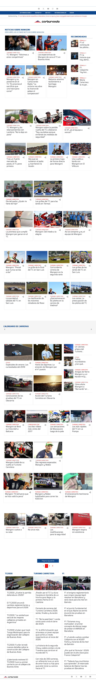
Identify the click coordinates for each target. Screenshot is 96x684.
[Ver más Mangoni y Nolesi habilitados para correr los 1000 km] (48, 481)
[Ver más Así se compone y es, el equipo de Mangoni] (77, 219)
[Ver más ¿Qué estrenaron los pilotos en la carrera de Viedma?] (59, 288)
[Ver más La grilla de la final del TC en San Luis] (36, 257)
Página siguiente (48, 561)
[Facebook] (39, 9)
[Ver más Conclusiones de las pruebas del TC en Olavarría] (18, 383)
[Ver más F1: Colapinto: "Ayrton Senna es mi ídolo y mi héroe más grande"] (74, 68)
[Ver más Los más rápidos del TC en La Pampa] (81, 416)
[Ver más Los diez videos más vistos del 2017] (36, 416)
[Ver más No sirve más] (36, 519)
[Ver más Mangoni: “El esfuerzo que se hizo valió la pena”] (18, 481)
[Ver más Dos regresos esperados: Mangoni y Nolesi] (48, 450)
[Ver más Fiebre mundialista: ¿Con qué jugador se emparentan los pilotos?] (68, 361)
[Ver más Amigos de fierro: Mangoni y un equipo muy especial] (68, 374)
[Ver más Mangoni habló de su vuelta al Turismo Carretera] (18, 450)
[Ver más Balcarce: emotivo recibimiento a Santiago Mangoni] (57, 70)
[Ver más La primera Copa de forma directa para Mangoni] (59, 149)
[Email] (57, 9)
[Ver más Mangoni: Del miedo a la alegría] (48, 219)
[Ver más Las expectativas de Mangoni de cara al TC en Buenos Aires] (51, 43)
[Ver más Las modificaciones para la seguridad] (59, 519)
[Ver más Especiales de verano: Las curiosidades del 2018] (18, 352)
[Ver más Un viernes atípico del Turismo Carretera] (68, 348)
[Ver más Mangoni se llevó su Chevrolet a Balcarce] (14, 416)
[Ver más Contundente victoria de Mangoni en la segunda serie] (59, 257)
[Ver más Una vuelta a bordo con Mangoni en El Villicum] (80, 149)
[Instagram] (53, 9)
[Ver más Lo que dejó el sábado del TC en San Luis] (14, 288)
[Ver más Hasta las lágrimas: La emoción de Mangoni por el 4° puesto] (48, 352)
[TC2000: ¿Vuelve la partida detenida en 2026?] (19, 583)
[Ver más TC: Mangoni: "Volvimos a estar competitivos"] (20, 43)
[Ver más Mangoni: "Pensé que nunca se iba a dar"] (14, 257)
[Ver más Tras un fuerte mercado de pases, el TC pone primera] (15, 149)
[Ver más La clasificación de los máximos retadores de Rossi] (36, 288)
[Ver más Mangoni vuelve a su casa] (14, 519)
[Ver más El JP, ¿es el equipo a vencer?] (77, 118)
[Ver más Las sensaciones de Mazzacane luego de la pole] (59, 416)
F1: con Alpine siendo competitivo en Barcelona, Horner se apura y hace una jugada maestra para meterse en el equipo (52, 16)
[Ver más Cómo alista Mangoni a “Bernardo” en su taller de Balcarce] (68, 386)
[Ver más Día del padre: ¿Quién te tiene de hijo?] (18, 189)
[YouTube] (48, 9)
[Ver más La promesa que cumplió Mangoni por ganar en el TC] (18, 219)
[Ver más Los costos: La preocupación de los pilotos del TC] (81, 288)
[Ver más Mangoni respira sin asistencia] (81, 519)
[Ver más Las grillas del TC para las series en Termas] (48, 189)
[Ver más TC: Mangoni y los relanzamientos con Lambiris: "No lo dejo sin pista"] (19, 116)
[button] (25, 12)
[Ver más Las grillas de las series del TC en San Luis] (81, 257)
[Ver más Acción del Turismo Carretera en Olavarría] (48, 383)
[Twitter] (43, 9)
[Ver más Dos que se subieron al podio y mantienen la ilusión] (37, 149)
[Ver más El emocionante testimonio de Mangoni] (78, 481)
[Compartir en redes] (33, 53)
